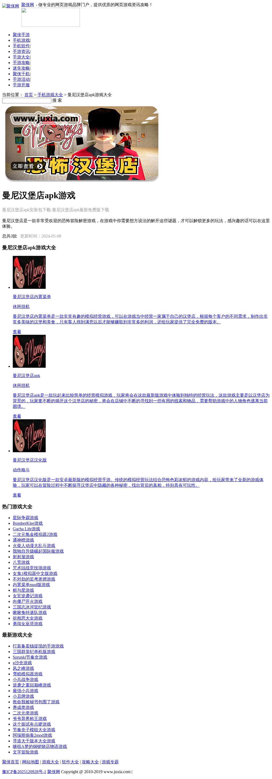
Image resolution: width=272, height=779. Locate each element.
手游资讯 (21, 51)
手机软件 (21, 46)
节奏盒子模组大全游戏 (34, 729)
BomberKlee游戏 (28, 523)
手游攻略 (21, 62)
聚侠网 (27, 4)
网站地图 (30, 762)
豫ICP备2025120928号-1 (24, 771)
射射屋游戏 (23, 556)
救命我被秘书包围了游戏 (36, 702)
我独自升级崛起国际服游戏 (38, 551)
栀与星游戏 (23, 590)
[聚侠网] (50, 25)
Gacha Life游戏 (26, 529)
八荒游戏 (21, 562)
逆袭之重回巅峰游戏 (32, 685)
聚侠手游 (21, 34)
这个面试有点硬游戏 (32, 724)
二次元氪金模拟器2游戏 (35, 534)
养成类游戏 (23, 707)
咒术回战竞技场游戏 (32, 568)
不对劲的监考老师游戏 (34, 579)
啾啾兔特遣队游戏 (30, 612)
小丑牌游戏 (23, 696)
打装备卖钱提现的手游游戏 (38, 646)
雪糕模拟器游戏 (27, 674)
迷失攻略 (21, 68)
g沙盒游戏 (22, 663)
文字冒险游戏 (25, 752)
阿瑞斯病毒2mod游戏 (32, 735)
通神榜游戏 (23, 540)
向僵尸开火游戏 (27, 601)
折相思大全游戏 (27, 618)
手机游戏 (21, 40)
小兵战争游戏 (25, 679)
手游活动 (21, 79)
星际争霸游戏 (25, 517)
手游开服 (21, 85)
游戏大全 (50, 762)
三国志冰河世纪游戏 (32, 607)
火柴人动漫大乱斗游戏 (34, 545)
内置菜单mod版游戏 (31, 584)
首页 (28, 94)
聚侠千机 (21, 73)
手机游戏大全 (50, 94)
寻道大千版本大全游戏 (34, 741)
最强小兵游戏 (25, 690)
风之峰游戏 (23, 668)
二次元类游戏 (25, 713)
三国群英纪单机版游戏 (34, 651)
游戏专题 (110, 762)
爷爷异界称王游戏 (30, 718)
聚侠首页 (10, 762)
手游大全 (21, 57)
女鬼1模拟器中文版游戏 (35, 573)
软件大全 (70, 762)
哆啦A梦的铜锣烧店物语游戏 (40, 746)
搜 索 (57, 100)
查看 (17, 331)
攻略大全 (90, 762)
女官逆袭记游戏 (27, 596)
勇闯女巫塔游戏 (27, 623)
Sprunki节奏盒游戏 (30, 657)
